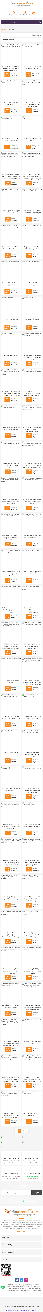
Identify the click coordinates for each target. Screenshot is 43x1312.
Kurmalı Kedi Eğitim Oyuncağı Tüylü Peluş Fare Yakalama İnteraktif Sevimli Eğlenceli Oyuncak (10, 1079)
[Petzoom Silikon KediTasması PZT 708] (32, 271)
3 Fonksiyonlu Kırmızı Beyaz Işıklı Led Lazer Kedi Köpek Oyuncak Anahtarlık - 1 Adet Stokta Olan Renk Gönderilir (11, 1043)
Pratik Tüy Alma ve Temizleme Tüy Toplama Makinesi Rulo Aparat (32, 538)
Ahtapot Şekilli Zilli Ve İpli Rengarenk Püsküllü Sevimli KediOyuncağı (32, 899)
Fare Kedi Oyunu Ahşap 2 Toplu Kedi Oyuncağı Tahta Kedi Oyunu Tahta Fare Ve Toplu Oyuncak (11, 863)
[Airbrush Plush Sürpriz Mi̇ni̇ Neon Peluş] (11, 90)
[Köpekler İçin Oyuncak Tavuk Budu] (32, 1029)
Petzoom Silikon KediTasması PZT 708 (32, 284)
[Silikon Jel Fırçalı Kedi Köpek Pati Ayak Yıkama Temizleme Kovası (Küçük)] (11, 487)
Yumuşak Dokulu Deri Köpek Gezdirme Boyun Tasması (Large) (10, 249)
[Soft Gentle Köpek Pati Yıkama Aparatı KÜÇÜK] (11, 776)
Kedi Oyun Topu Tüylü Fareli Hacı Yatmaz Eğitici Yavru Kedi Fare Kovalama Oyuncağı (32, 1007)
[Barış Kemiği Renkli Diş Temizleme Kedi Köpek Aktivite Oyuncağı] (32, 957)
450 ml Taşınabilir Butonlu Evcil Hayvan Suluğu (32, 1114)
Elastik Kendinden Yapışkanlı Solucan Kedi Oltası (32, 717)
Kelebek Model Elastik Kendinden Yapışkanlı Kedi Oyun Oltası (32, 754)
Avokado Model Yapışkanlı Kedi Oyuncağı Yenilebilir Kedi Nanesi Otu (11, 826)
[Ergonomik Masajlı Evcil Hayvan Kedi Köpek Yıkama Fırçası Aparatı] (32, 487)
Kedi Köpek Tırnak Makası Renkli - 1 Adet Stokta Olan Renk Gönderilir (32, 790)
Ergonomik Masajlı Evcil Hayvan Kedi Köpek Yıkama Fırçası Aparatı (32, 501)
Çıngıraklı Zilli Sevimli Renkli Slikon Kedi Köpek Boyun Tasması (32, 249)
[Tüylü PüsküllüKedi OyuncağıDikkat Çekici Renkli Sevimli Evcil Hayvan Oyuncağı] (11, 921)
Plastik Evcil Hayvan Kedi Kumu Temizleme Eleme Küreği (11, 428)
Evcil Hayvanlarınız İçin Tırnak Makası (32, 573)
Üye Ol (28, 14)
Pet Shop (11, 29)
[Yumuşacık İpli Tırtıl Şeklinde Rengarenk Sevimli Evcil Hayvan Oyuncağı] (11, 885)
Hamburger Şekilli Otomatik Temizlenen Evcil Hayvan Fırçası (11, 717)
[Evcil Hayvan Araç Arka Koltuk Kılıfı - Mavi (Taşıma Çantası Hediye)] (11, 596)
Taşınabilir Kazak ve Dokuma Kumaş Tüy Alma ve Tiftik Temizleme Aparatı (32, 610)
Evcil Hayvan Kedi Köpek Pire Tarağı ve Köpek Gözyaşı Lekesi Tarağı (10, 538)
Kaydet (37, 1193)
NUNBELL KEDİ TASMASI (32, 319)
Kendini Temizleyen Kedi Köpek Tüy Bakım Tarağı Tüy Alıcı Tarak (11, 574)
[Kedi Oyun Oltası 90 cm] (11, 740)
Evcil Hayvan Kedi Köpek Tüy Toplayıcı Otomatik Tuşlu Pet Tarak (10, 465)
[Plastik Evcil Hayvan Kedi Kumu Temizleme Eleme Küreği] (11, 415)
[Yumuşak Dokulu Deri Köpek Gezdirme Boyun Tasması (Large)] (11, 235)
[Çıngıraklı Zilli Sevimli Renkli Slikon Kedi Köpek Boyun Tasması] (32, 235)
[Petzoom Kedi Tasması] (11, 307)
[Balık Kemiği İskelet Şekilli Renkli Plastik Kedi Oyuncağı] (32, 812)
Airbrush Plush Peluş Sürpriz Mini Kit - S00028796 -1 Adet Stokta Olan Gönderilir (10, 68)
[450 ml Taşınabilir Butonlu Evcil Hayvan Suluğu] (32, 1101)
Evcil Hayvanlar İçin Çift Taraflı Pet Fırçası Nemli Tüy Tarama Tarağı (32, 357)
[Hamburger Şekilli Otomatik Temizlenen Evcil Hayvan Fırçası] (11, 704)
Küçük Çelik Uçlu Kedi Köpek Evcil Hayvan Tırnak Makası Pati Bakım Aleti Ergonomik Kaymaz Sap (32, 177)
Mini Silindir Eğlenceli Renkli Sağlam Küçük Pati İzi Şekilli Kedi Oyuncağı (32, 935)
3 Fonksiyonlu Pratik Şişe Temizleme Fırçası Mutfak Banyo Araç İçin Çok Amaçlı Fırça (32, 393)
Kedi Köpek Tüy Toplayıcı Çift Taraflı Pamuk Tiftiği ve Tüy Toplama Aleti (32, 646)
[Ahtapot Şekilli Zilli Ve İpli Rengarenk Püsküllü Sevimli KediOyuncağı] (32, 885)
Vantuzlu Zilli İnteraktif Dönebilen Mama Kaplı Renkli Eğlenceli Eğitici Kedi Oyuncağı (10, 1115)
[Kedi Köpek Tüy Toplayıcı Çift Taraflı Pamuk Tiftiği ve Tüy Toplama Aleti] (32, 632)
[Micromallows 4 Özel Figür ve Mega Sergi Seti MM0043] (11, 126)
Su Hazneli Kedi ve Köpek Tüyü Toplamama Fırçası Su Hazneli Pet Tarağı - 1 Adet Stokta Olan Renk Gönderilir (11, 393)
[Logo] (21, 4)
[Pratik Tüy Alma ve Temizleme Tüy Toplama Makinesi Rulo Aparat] (32, 523)
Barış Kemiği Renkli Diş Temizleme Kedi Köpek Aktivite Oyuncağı (32, 971)
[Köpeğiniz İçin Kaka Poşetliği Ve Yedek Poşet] (11, 199)
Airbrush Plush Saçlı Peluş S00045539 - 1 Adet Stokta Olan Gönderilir (32, 104)
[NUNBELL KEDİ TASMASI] (32, 307)
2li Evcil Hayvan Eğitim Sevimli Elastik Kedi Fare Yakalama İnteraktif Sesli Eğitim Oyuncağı (32, 1079)
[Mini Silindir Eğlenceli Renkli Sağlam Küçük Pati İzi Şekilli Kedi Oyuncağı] (32, 921)
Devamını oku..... (21, 1231)
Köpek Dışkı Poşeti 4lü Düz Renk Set (11, 681)
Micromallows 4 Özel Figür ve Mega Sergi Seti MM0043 (11, 139)
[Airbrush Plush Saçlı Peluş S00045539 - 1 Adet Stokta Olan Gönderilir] (32, 90)
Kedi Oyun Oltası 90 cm (11, 752)
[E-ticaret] (21, 1310)
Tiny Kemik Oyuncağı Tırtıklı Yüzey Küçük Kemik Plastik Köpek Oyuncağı (11, 971)
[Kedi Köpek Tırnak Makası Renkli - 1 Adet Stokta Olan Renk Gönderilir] (32, 776)
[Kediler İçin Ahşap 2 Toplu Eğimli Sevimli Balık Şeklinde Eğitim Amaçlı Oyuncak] (32, 848)
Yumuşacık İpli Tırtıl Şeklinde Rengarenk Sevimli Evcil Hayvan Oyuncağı (11, 899)
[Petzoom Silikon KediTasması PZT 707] (11, 271)
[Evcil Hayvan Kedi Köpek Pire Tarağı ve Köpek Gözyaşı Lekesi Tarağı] (11, 523)
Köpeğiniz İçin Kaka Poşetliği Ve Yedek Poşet (11, 212)
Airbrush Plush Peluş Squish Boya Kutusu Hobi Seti (32, 67)
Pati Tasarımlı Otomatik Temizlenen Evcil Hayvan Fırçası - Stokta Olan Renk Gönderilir (32, 682)
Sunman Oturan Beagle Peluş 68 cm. (32, 139)
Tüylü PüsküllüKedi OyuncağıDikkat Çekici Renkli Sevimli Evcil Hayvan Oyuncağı (10, 935)
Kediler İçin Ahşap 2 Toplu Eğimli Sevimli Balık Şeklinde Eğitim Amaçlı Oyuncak (32, 863)
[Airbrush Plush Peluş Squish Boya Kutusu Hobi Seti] (32, 54)
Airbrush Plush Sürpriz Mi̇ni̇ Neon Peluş (11, 103)
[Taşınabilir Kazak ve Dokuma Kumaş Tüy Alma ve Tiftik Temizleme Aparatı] (32, 596)
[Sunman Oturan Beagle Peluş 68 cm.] (32, 126)
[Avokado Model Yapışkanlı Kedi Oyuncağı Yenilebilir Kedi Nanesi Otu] (11, 812)
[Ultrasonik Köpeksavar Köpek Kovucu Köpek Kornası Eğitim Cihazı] (32, 199)
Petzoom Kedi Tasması (11, 319)
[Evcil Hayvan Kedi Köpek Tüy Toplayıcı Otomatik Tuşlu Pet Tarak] (11, 451)
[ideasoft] (10, 1310)
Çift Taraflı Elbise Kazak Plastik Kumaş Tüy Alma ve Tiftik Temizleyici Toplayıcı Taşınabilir (32, 429)
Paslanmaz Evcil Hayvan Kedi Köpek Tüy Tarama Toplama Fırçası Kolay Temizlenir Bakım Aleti (32, 466)
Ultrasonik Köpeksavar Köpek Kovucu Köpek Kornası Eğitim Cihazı (32, 213)
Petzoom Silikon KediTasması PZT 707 (11, 284)
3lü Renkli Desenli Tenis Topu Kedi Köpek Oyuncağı (10, 1006)
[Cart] (32, 13)
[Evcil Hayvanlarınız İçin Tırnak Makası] (32, 559)
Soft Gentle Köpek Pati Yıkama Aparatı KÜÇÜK (11, 789)
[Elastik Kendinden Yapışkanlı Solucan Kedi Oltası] (32, 704)
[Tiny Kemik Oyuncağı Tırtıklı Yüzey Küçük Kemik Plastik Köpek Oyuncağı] (11, 957)
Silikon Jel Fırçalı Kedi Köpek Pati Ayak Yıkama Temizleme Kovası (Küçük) (10, 501)
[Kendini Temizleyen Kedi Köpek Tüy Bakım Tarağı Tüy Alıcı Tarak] (11, 559)
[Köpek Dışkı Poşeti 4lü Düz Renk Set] (11, 668)
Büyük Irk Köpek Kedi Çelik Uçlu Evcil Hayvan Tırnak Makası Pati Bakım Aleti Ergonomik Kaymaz (11, 177)
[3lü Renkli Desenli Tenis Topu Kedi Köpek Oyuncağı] (11, 993)
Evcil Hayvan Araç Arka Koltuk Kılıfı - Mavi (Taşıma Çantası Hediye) (10, 610)
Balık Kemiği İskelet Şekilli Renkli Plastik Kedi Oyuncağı (32, 825)
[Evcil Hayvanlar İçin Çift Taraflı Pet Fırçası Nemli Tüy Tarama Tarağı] (32, 343)
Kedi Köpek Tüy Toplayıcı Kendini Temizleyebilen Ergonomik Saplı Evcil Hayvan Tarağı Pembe (10, 646)
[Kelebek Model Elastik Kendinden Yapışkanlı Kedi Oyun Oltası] (32, 740)
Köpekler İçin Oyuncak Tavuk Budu (32, 1042)
